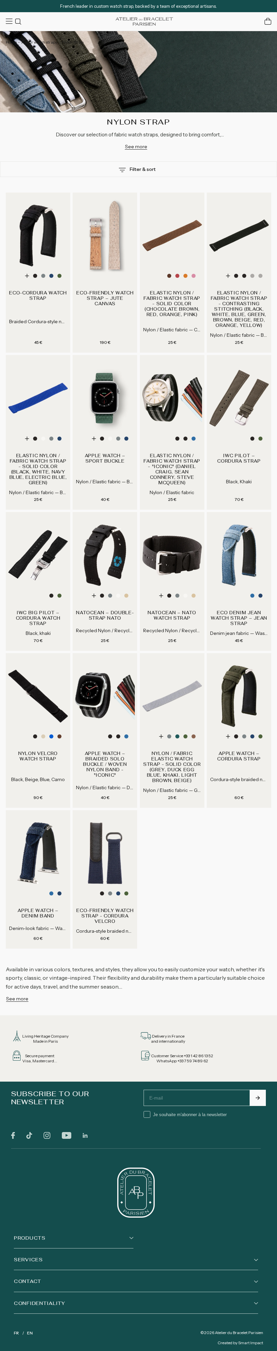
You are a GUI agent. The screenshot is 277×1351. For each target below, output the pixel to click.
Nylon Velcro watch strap (38, 756)
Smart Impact (250, 1342)
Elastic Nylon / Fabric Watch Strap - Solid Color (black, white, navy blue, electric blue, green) (38, 469)
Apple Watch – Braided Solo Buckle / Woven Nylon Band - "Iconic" (105, 764)
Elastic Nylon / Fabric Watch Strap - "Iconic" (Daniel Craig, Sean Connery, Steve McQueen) (172, 469)
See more (136, 146)
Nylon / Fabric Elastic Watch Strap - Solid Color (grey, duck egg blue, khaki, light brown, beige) (172, 767)
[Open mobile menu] (10, 21)
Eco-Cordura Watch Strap (38, 295)
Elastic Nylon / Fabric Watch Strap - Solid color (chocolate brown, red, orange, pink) (172, 303)
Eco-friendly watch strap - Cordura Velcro (104, 916)
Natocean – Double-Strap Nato (105, 615)
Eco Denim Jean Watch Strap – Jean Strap (239, 618)
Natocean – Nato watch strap (172, 615)
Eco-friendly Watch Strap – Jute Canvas (104, 298)
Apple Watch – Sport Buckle (105, 458)
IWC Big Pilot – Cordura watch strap (38, 618)
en (30, 1332)
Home (11, 42)
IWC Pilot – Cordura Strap (238, 458)
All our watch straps (39, 42)
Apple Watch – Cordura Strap (238, 756)
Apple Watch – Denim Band (38, 913)
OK (258, 1098)
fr (16, 1332)
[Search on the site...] (19, 21)
